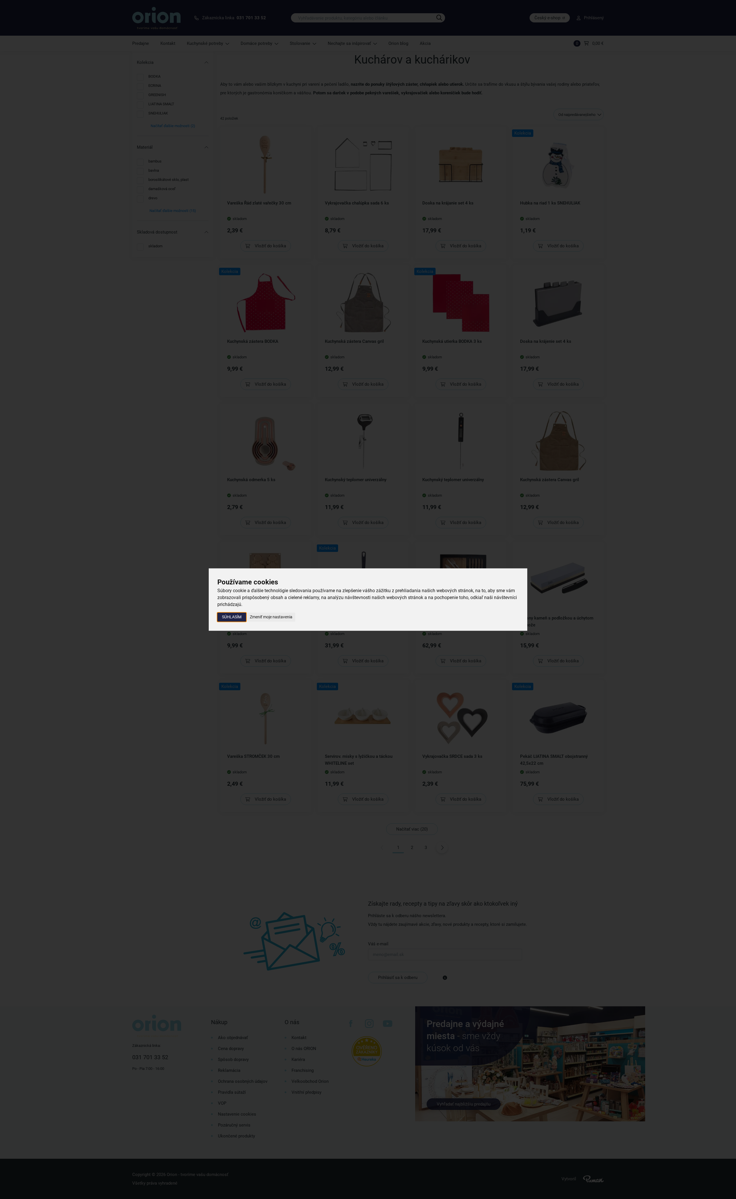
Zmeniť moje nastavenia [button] (271, 617)
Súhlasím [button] (231, 617)
